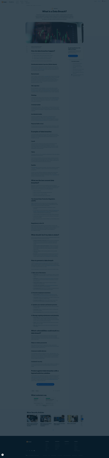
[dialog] (54, 229)
